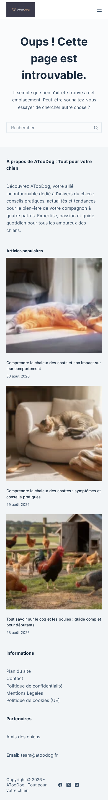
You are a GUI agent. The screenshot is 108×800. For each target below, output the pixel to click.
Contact (14, 678)
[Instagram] (77, 785)
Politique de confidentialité (34, 686)
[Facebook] (60, 785)
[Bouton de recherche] (96, 127)
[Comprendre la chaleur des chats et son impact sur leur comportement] (53, 305)
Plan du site (18, 671)
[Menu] (99, 9)
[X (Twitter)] (68, 785)
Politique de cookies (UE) (33, 700)
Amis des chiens (23, 736)
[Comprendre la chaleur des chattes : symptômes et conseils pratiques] (53, 433)
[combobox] (49, 127)
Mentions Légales (24, 693)
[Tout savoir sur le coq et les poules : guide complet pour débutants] (53, 561)
